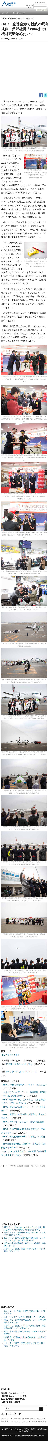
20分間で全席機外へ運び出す (19, 1064)
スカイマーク (29, 1419)
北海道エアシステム (10, 1055)
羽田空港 (20, 1419)
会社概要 (5, 1429)
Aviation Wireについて (16, 1429)
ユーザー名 (29, 5)
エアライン (5, 18)
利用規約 (27, 1429)
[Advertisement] (24, 1367)
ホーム (5, 13)
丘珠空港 (20, 1166)
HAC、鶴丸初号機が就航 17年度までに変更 (24, 1137)
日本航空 (33, 1421)
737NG (43, 1419)
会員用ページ (18, 13)
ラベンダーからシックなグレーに (21, 1072)
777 (28, 1421)
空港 (11, 18)
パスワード (29, 7)
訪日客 (37, 1419)
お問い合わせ (28, 1431)
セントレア (5, 1419)
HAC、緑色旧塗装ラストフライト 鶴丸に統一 (25, 1085)
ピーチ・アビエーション (17, 1421)
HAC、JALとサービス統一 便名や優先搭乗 (23, 1122)
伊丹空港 (13, 1419)
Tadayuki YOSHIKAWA (13, 39)
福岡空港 (4, 1421)
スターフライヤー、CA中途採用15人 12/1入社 (24, 1317)
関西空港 (41, 1421)
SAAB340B (11, 1166)
